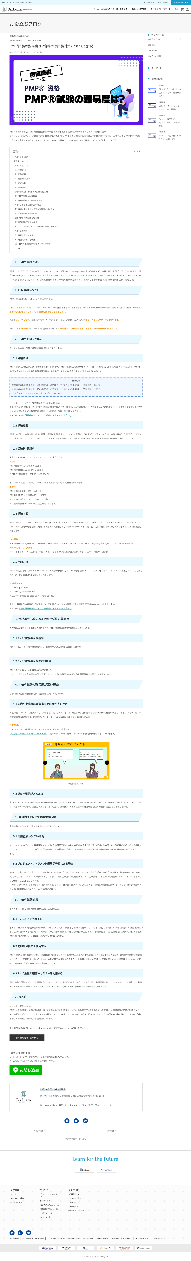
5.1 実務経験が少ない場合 (26, 222)
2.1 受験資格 (20, 169)
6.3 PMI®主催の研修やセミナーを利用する (33, 244)
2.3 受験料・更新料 (23, 178)
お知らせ (151, 45)
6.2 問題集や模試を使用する (27, 239)
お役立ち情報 (38, 52)
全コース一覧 (45, 1217)
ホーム (96, 9)
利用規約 (13, 1238)
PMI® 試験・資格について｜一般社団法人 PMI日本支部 (44, 415)
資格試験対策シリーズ (49, 1209)
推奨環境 (73, 1206)
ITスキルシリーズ (46, 1201)
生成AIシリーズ (46, 1213)
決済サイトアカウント (76, 1210)
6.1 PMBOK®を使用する (25, 235)
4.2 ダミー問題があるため (26, 213)
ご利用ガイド (156, 9)
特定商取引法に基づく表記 (33, 1238)
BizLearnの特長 (108, 9)
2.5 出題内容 (20, 187)
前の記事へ (40, 1130)
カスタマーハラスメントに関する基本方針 (63, 1238)
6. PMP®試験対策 (19, 230)
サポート (167, 9)
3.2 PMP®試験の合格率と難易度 (28, 200)
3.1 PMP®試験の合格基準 (26, 196)
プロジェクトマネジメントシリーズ (52, 1195)
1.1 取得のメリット (20, 161)
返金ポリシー (88, 1238)
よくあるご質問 (75, 1198)
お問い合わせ (163, 2)
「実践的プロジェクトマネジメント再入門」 (28, 733)
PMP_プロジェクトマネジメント (20, 52)
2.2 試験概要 (20, 174)
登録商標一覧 (102, 1238)
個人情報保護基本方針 (121, 1238)
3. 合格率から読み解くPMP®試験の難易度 (30, 191)
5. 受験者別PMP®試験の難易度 (25, 217)
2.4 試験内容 (20, 183)
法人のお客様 (148, 2)
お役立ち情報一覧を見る (27, 1037)
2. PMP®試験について (21, 165)
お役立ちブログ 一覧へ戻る (75, 1139)
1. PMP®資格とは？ (20, 156)
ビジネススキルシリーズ (49, 1205)
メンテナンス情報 (154, 56)
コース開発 (152, 50)
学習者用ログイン (181, 2)
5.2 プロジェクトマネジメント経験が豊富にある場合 (37, 226)
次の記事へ (111, 1130)
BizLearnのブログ (139, 9)
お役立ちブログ (154, 39)
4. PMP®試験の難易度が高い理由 (26, 204)
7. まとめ (16, 248)
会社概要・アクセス (159, 1238)
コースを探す (121, 9)
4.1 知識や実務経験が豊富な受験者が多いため (35, 209)
